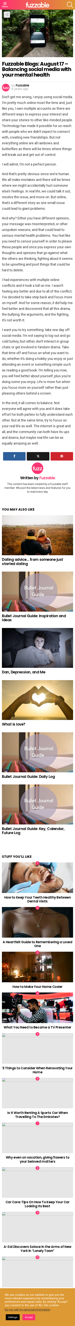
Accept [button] (29, 1317)
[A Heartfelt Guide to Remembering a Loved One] (37, 922)
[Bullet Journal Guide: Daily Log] (37, 752)
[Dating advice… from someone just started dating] (37, 535)
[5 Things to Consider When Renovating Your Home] (37, 1048)
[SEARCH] (70, 5)
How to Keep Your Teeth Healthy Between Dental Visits (37, 899)
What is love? (13, 724)
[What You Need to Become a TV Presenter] (37, 1007)
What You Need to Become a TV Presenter (37, 1027)
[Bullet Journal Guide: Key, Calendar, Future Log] (37, 804)
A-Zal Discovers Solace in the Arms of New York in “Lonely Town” (37, 1248)
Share (7, 15)
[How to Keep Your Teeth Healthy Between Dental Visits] (37, 877)
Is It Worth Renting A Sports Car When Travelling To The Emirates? (37, 1114)
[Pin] (62, 456)
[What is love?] (37, 700)
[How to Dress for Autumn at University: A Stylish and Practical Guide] (37, 1272)
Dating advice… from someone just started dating (32, 561)
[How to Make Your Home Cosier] (37, 967)
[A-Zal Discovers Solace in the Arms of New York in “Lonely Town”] (37, 1227)
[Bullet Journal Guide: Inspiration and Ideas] (37, 592)
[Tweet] (38, 456)
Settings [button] (12, 1317)
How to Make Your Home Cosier (37, 986)
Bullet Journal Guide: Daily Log (28, 776)
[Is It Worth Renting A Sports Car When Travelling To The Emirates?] (37, 1093)
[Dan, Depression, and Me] (37, 648)
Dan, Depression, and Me (23, 672)
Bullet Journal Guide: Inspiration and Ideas (34, 618)
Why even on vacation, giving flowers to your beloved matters (37, 1159)
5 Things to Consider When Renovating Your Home (37, 1070)
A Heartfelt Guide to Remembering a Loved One (37, 944)
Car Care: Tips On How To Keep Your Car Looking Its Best (38, 1204)
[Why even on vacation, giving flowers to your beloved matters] (37, 1138)
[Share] (14, 456)
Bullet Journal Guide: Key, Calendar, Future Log (33, 830)
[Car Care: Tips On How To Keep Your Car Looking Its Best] (37, 1182)
